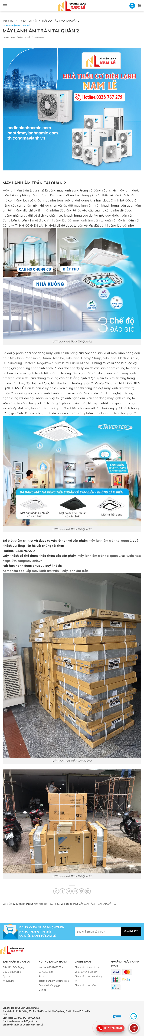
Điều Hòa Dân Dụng (13, 967)
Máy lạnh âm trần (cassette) (23, 190)
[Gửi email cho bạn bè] (75, 891)
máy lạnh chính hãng (62, 353)
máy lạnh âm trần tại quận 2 (45, 408)
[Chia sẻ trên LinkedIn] (88, 891)
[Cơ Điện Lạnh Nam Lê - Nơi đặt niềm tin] (72, 5)
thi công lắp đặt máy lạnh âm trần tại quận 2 (82, 220)
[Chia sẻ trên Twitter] (69, 891)
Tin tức (27, 25)
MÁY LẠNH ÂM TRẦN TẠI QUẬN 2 (72, 341)
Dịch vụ (7, 976)
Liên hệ (42, 989)
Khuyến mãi (9, 980)
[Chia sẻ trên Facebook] (62, 891)
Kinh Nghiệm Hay (12, 25)
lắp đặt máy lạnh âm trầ (81, 205)
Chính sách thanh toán (87, 967)
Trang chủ (8, 20)
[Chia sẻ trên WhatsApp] (56, 891)
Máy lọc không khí (12, 971)
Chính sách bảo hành (86, 985)
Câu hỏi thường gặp (49, 985)
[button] (5, 6)
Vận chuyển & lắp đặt (86, 971)
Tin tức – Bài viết (28, 20)
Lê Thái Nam (37, 37)
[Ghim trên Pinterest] (81, 891)
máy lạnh (114, 398)
